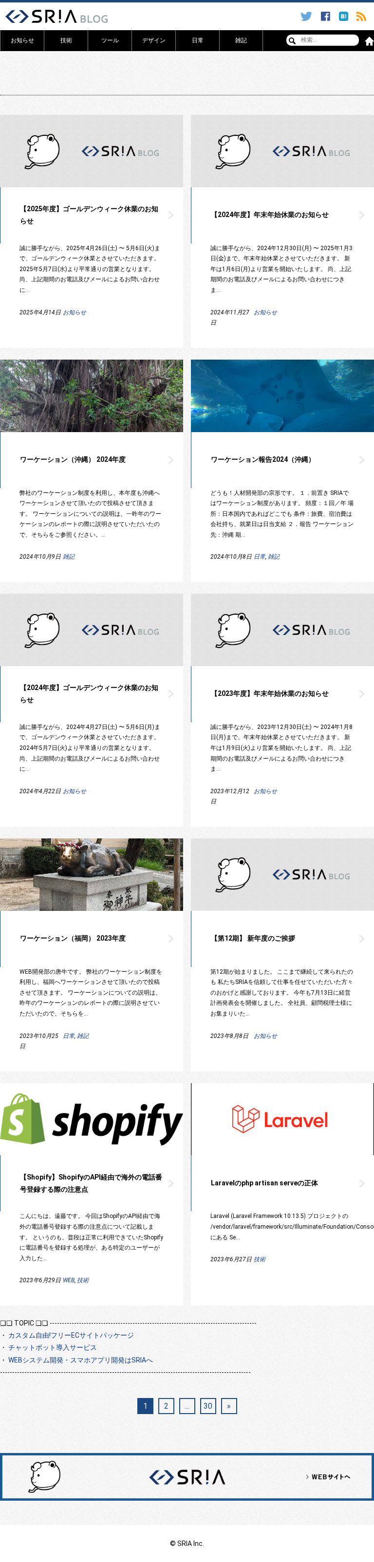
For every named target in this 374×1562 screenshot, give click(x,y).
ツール (110, 40)
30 (208, 1406)
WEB (69, 1280)
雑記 (241, 40)
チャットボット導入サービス (52, 1347)
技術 (66, 40)
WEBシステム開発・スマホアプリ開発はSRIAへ (80, 1360)
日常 (198, 40)
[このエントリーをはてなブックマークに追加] (345, 16)
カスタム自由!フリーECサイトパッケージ (71, 1335)
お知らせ (22, 40)
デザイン (154, 40)
